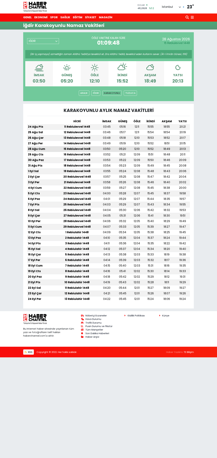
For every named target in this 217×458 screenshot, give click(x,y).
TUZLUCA (130, 93)
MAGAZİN (105, 17)
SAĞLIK (65, 17)
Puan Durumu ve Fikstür (98, 326)
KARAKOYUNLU (112, 93)
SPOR (54, 17)
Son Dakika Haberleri (97, 333)
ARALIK (84, 93)
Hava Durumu (93, 319)
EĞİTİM (77, 17)
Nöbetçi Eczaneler (96, 315)
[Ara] (188, 17)
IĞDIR (96, 93)
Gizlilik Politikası (136, 315)
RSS (29, 352)
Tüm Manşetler (94, 329)
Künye (165, 315)
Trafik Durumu (93, 322)
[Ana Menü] (192, 17)
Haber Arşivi (92, 336)
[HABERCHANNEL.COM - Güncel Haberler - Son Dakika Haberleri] (35, 7)
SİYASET (90, 17)
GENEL (27, 17)
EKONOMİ (40, 17)
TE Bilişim (189, 352)
